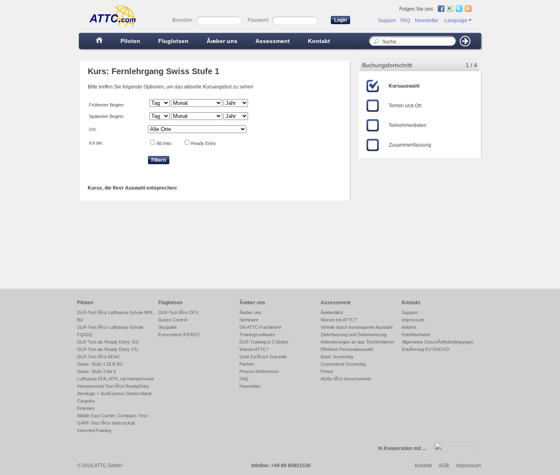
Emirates (86, 408)
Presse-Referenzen (259, 371)
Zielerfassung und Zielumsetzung (354, 334)
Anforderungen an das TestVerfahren (357, 341)
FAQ (405, 20)
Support (387, 20)
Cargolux (86, 400)
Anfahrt (409, 327)
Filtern (158, 160)
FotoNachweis (416, 334)
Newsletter (427, 20)
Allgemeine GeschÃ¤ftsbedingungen (437, 341)
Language (456, 20)
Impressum (413, 319)
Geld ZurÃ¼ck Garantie (263, 356)
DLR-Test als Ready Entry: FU (107, 349)
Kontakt (319, 41)
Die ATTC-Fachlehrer (260, 327)
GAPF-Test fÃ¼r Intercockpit (106, 423)
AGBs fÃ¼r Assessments (346, 378)
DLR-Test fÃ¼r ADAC (98, 356)
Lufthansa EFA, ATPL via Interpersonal (115, 378)
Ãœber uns (222, 41)
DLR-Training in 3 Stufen (263, 341)
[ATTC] (108, 26)
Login (340, 20)
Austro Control (172, 319)
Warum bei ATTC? (339, 319)
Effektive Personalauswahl (347, 349)
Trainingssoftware (257, 334)
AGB (444, 465)
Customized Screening (343, 364)
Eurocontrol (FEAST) (179, 334)
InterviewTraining (94, 430)
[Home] (99, 41)
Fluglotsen (173, 41)
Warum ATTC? (254, 349)
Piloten (130, 41)
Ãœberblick (332, 312)
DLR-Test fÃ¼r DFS (178, 312)
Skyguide (167, 327)
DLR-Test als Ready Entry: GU (108, 341)
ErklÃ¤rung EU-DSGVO (425, 349)
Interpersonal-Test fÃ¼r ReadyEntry (113, 386)
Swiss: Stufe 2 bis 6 (96, 371)
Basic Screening (337, 356)
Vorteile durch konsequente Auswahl (356, 327)
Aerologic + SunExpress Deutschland (114, 393)
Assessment (272, 41)
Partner (246, 364)
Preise (327, 371)
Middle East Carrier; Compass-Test (112, 415)
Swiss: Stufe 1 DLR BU (100, 364)
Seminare (248, 319)
